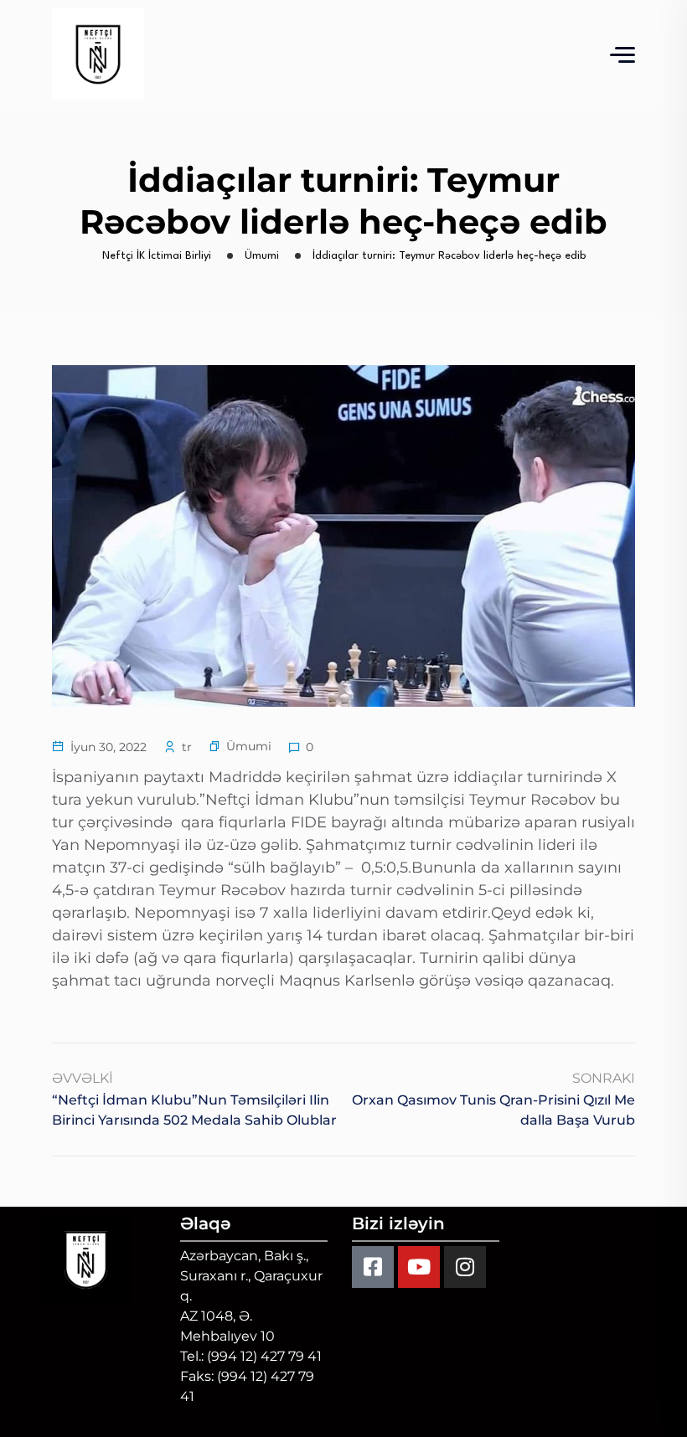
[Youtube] (419, 1267)
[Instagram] (465, 1267)
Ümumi (248, 746)
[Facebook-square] (373, 1267)
